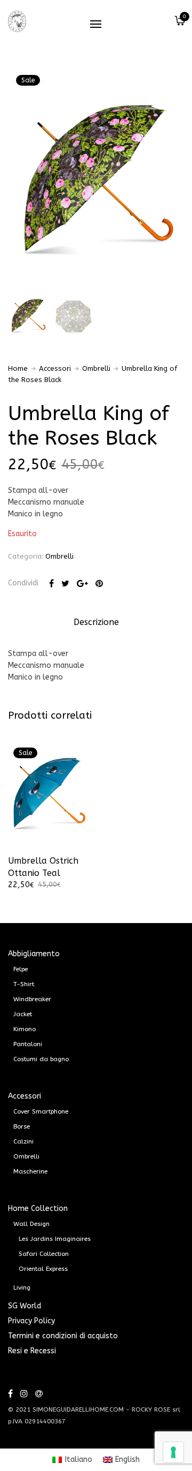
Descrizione (96, 622)
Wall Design (31, 1224)
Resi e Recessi (32, 1350)
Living (21, 1287)
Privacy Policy (31, 1320)
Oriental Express (43, 1268)
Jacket (22, 1014)
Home (18, 368)
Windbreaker (32, 999)
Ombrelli (96, 368)
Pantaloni (27, 1044)
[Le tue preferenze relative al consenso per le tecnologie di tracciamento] (173, 1452)
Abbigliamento (34, 953)
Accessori (55, 368)
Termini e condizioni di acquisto (63, 1335)
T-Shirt (23, 984)
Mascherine (30, 1171)
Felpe (20, 969)
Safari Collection (44, 1253)
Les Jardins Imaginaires (55, 1239)
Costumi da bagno (41, 1059)
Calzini (23, 1141)
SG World (24, 1305)
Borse (21, 1126)
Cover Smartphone (40, 1111)
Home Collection (38, 1208)
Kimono (24, 1029)
